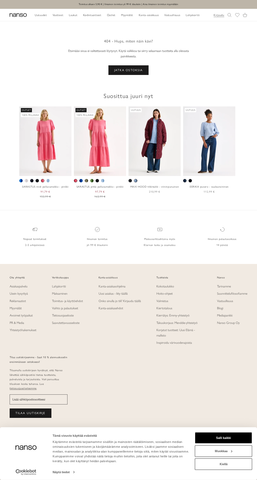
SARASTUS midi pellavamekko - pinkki (45, 186)
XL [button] (51, 171)
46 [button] (223, 171)
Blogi (220, 308)
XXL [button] (58, 171)
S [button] (36, 171)
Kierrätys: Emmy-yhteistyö (173, 315)
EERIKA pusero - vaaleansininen (209, 186)
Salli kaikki (223, 438)
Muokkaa (221, 451)
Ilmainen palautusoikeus (222, 239)
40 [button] (206, 171)
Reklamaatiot (18, 301)
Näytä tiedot (61, 472)
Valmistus (162, 301)
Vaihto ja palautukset (65, 308)
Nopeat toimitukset (34, 239)
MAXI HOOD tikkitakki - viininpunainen (154, 186)
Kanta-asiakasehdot (111, 308)
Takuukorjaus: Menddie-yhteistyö (177, 323)
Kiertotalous (164, 308)
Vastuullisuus (225, 301)
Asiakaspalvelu (19, 286)
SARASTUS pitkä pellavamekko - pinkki (100, 186)
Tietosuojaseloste (63, 315)
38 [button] (200, 171)
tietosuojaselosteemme (23, 388)
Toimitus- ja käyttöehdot (67, 301)
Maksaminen (59, 293)
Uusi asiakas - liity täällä (113, 293)
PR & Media (17, 323)
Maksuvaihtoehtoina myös (159, 239)
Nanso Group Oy (228, 323)
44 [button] (218, 171)
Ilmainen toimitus (97, 239)
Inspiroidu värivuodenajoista (174, 343)
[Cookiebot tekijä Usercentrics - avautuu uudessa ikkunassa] (26, 472)
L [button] (45, 171)
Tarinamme (224, 286)
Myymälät (16, 308)
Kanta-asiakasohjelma (112, 286)
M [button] (41, 171)
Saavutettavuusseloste (66, 323)
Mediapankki (225, 315)
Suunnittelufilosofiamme (232, 293)
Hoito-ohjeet (164, 293)
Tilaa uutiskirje (30, 413)
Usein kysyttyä (19, 293)
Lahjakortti (59, 286)
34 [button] (189, 171)
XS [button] (31, 171)
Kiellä (223, 464)
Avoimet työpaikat (21, 315)
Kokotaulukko (165, 286)
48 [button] (229, 171)
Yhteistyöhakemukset (23, 330)
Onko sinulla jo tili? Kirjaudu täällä (120, 301)
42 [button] (212, 171)
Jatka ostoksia (128, 70)
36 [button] (194, 171)
